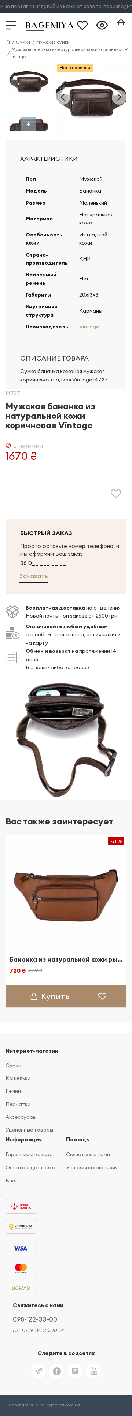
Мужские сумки (53, 42)
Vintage (89, 326)
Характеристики (49, 158)
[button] (62, 97)
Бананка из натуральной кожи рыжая (66, 959)
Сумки (23, 42)
